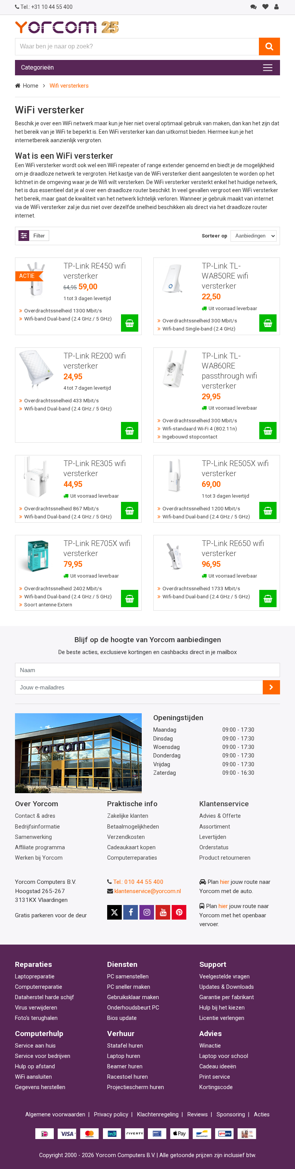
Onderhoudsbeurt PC (133, 1008)
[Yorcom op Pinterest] (179, 912)
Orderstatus (214, 847)
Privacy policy (111, 1114)
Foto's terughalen (36, 1018)
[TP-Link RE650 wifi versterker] (268, 598)
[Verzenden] (271, 687)
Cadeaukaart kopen (131, 847)
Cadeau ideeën (217, 1066)
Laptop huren (123, 1056)
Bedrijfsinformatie (37, 827)
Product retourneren (224, 858)
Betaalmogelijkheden (133, 827)
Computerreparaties (132, 858)
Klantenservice (224, 803)
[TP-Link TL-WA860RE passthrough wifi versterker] (268, 430)
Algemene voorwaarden (55, 1114)
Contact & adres (35, 816)
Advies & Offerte (220, 816)
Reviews (197, 1114)
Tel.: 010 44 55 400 (138, 881)
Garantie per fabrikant (226, 997)
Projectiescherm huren (135, 1087)
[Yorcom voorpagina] (67, 26)
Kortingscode (216, 1087)
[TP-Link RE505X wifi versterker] (268, 510)
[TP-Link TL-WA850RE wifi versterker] (268, 323)
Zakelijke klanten (127, 816)
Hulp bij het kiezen (222, 1008)
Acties (262, 1114)
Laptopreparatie (35, 976)
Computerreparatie (38, 987)
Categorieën (37, 67)
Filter (39, 236)
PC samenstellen (128, 976)
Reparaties (33, 964)
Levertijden (212, 837)
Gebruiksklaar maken (133, 997)
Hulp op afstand (35, 1066)
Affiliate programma (40, 847)
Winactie (210, 1046)
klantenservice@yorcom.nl (147, 891)
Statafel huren (125, 1046)
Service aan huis (35, 1046)
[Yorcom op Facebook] (130, 912)
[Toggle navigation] (268, 67)
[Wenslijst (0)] (265, 7)
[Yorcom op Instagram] (146, 912)
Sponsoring (231, 1114)
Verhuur (120, 1033)
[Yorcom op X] (114, 912)
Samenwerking (33, 837)
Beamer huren (125, 1066)
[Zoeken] (269, 46)
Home (30, 85)
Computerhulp (39, 1033)
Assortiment (214, 827)
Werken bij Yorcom (39, 858)
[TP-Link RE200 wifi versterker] (129, 430)
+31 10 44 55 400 (46, 7)
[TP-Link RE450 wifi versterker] (129, 323)
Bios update (122, 1018)
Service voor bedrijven (42, 1056)
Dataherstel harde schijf (44, 997)
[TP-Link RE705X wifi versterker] (129, 598)
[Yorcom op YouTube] (163, 912)
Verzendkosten (126, 837)
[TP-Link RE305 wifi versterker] (129, 510)
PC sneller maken (128, 987)
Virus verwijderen (36, 1008)
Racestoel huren (127, 1077)
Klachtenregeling (158, 1114)
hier (224, 881)
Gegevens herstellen (40, 1087)
